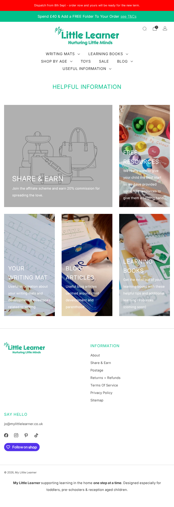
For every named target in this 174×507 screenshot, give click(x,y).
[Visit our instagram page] (16, 435)
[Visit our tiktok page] (36, 435)
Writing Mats (60, 54)
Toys (86, 61)
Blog (122, 61)
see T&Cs (128, 16)
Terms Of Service (104, 385)
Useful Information (84, 68)
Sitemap (96, 400)
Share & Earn (100, 363)
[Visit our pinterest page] (26, 435)
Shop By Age (54, 61)
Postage (96, 370)
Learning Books (105, 54)
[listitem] (87, 5)
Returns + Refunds (105, 378)
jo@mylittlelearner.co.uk (23, 424)
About (95, 355)
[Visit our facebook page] (6, 435)
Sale (104, 61)
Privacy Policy (101, 393)
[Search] (144, 28)
